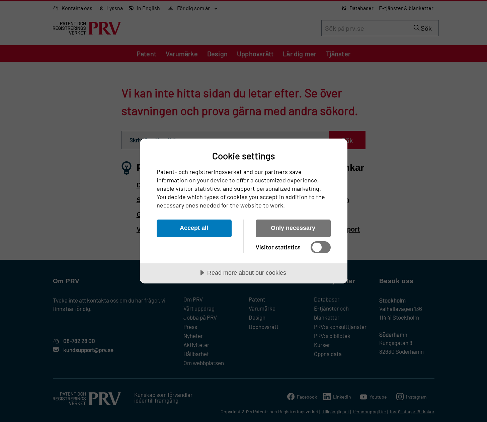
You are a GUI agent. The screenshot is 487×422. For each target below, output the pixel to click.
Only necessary (293, 228)
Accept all (194, 228)
